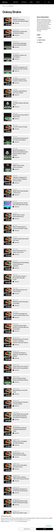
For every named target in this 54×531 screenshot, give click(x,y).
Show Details (48, 526)
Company (38, 2)
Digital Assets (15, 2)
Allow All (44, 529)
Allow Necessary (27, 529)
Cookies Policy (13, 521)
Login (49, 2)
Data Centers (23, 2)
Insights (31, 2)
